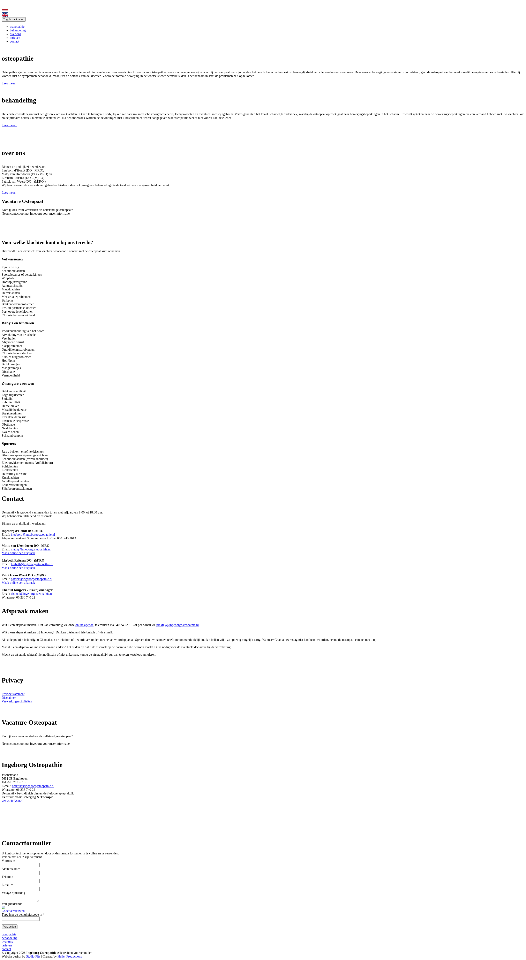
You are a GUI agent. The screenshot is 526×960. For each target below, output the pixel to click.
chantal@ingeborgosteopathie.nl (32, 593)
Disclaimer (9, 697)
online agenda (84, 625)
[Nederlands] (5, 12)
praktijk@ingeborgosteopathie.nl (177, 625)
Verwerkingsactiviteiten (17, 701)
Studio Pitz (33, 956)
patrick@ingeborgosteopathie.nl (31, 579)
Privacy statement (13, 694)
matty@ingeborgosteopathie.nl (31, 549)
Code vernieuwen (13, 911)
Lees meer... (9, 83)
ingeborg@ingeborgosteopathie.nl (33, 534)
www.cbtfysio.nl (12, 800)
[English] (5, 16)
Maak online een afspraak (18, 553)
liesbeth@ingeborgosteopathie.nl (32, 564)
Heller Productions (70, 956)
